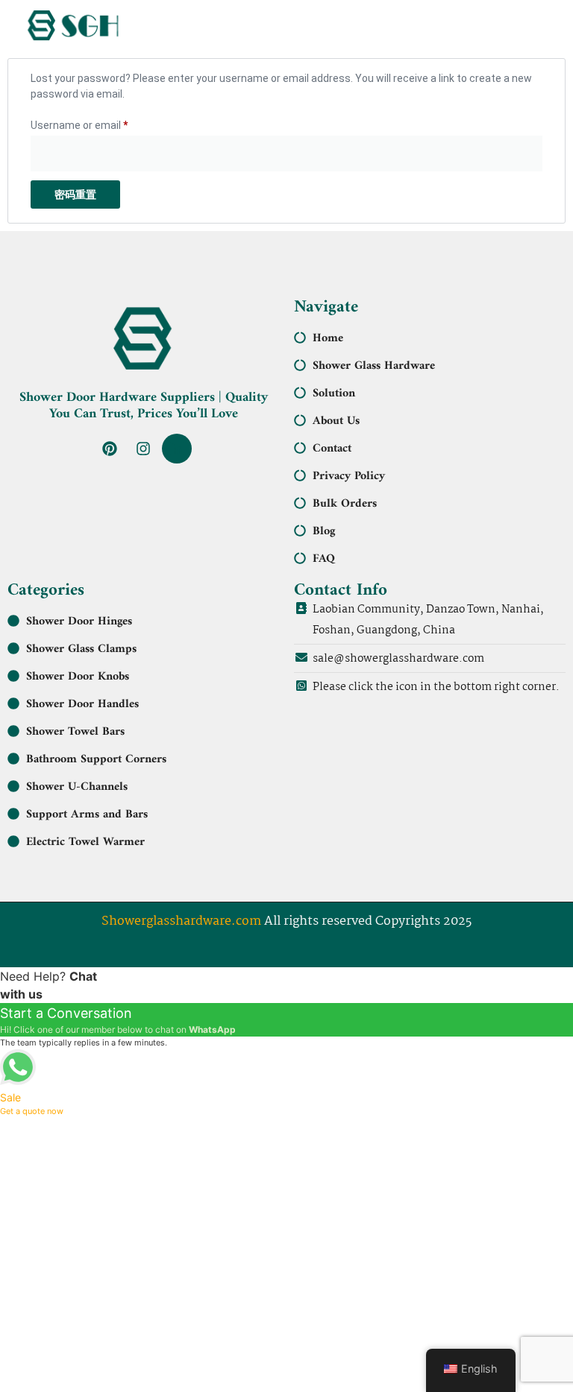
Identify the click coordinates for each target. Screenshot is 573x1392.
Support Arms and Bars (87, 814)
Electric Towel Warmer (85, 842)
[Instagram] (143, 449)
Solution (334, 393)
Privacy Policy (349, 476)
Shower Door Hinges (79, 621)
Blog (324, 531)
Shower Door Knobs (77, 676)
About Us (336, 421)
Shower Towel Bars (75, 731)
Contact (332, 448)
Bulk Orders (345, 503)
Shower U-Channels (77, 786)
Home (328, 338)
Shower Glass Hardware (374, 365)
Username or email (100, 123)
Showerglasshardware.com (181, 921)
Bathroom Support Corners (96, 759)
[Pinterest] (110, 449)
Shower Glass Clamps (81, 649)
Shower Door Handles (82, 704)
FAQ (324, 558)
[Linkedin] (177, 449)
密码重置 (75, 194)
